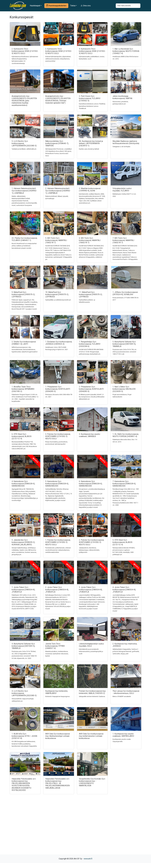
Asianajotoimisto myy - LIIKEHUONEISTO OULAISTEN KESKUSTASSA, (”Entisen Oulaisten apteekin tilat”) (57, 99)
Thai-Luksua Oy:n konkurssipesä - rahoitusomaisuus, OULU (126, 692)
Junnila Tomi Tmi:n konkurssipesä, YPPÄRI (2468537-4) (55, 646)
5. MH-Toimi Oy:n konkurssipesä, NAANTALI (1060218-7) (56, 240)
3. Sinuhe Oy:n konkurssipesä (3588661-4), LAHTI (24, 343)
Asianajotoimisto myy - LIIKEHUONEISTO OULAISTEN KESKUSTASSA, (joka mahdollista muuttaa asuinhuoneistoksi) (24, 100)
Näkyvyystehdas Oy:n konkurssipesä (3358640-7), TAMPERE (57, 143)
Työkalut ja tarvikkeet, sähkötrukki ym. (24, 149)
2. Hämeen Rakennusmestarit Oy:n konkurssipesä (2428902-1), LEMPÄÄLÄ (58, 190)
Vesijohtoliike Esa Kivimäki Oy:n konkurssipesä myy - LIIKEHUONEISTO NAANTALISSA (92, 782)
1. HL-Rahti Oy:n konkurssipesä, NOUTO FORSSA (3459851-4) (126, 435)
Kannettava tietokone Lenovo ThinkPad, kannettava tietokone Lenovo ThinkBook (92, 106)
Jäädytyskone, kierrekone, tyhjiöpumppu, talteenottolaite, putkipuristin (89, 550)
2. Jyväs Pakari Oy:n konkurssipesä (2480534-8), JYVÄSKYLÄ (57, 589)
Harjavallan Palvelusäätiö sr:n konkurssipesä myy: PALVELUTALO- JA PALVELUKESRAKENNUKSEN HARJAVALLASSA (57, 783)
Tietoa (72, 5)
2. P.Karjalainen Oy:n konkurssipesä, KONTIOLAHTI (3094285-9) (91, 389)
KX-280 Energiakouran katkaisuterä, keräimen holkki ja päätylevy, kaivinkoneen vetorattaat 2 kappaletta (24, 744)
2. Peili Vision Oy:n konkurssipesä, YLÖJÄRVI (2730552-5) (89, 98)
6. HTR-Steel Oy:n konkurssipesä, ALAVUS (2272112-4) (21, 436)
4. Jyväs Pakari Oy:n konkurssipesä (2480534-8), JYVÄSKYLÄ (124, 589)
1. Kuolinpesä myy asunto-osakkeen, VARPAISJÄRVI (123, 735)
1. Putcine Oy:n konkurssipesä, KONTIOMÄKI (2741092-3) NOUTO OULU (57, 542)
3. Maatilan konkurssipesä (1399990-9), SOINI (89, 189)
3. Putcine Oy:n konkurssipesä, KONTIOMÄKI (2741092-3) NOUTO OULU (57, 436)
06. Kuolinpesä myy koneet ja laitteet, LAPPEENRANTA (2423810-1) (91, 143)
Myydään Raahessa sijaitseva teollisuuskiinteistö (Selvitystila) (126, 142)
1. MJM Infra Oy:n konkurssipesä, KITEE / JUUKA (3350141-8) (24, 736)
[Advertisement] (75, 828)
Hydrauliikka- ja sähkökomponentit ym (58, 300)
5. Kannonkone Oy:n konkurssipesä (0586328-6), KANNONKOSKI (57, 483)
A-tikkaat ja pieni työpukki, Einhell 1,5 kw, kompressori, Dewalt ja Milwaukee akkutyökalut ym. (91, 397)
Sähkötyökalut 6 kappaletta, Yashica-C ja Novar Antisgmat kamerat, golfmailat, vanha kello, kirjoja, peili (126, 651)
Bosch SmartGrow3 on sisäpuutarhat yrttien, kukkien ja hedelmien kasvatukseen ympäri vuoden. (24, 246)
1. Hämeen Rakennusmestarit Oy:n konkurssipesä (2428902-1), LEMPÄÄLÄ (24, 190)
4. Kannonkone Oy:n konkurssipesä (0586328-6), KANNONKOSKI (23, 483)
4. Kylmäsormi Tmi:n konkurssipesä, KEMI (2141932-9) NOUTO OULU (92, 51)
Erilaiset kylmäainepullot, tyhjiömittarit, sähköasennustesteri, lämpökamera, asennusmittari (58, 59)
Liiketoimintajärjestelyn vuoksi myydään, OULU (91, 645)
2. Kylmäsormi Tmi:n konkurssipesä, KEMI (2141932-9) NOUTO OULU (25, 51)
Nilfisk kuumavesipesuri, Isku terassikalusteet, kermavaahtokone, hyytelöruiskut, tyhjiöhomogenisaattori (25, 349)
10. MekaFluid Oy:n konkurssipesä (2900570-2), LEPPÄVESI (57, 294)
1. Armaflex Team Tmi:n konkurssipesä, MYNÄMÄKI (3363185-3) (23, 389)
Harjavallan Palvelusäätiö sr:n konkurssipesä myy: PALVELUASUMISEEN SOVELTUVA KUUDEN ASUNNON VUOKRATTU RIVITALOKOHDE (24, 784)
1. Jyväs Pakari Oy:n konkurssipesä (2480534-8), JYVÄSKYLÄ (23, 589)
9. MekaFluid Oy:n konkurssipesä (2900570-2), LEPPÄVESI (23, 294)
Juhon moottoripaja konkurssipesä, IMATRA (122, 97)
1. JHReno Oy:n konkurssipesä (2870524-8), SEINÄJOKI (125, 293)
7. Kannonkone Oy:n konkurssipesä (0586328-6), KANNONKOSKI (124, 483)
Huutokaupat (35, 5)
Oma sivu (86, 5)
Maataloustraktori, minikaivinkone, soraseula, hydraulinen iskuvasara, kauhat (56, 654)
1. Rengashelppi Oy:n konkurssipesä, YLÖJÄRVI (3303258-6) (89, 344)
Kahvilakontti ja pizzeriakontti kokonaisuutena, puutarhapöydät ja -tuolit (91, 651)
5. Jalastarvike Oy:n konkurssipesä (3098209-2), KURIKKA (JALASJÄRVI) (23, 542)
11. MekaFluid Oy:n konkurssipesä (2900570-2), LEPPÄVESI (90, 294)
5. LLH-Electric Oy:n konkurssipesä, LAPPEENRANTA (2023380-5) (24, 143)
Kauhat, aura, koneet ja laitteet (89, 149)
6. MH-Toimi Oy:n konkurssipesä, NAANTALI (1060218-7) (90, 240)
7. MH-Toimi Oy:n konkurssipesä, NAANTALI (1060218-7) (123, 240)
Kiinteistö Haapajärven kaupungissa (57, 696)
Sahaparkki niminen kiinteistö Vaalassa (92, 696)
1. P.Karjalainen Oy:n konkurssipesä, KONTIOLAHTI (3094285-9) (57, 389)
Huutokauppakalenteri (57, 5)
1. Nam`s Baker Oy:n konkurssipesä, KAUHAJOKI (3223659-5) (124, 389)
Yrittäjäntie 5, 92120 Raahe (121, 146)
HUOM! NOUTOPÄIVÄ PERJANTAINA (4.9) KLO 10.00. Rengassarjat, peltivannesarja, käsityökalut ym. (91, 352)
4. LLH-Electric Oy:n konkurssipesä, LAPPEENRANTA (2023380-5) (24, 693)
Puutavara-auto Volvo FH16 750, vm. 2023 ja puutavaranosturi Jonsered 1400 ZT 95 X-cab (125, 352)
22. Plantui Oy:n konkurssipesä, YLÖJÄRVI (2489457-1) (24, 239)
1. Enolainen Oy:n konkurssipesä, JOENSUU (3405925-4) (58, 343)
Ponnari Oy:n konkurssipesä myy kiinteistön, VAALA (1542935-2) (92, 692)
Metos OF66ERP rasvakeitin (122, 696)
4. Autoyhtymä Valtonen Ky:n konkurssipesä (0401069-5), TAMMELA (23, 646)
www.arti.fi (88, 859)
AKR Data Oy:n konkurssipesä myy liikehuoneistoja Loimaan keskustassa (57, 736)
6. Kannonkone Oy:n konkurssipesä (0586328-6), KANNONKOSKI (90, 483)
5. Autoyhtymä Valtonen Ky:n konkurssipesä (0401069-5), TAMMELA (124, 344)
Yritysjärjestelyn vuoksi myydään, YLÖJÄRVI (122, 189)
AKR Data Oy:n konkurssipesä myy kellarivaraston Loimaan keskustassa (91, 736)
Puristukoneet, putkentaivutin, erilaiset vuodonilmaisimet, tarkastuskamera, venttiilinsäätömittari (58, 550)
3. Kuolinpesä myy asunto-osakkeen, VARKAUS (90, 435)
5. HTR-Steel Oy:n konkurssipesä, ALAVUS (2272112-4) (122, 542)
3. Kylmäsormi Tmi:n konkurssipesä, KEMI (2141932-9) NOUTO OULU (58, 51)
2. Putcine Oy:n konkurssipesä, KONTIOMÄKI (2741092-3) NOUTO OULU (91, 542)
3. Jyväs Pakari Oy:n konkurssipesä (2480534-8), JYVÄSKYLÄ (90, 589)
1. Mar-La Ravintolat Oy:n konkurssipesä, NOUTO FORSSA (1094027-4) (126, 51)
